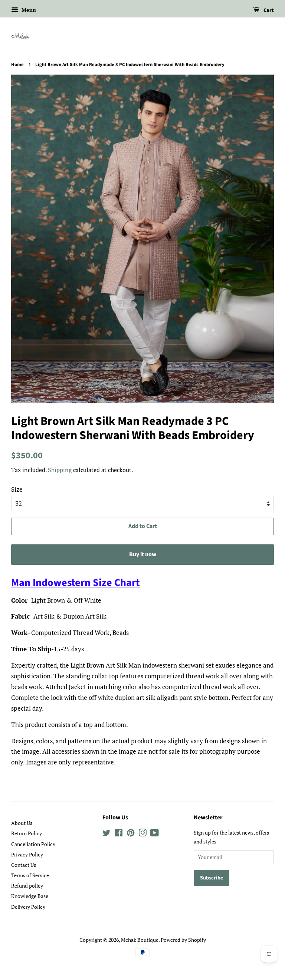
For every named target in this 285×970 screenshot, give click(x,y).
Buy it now (142, 554)
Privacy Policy (27, 854)
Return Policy (26, 833)
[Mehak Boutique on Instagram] (142, 834)
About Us (21, 822)
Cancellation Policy (33, 844)
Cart (268, 10)
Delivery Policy (28, 906)
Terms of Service (30, 875)
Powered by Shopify (183, 939)
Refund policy (27, 885)
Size (17, 489)
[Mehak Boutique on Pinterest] (131, 834)
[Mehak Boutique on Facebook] (118, 834)
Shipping (60, 470)
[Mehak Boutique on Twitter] (106, 834)
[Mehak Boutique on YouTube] (154, 834)
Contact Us (23, 864)
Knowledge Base (29, 895)
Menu (28, 9)
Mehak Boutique (139, 939)
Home (17, 64)
